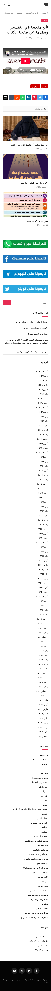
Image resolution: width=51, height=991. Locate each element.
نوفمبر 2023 (43, 488)
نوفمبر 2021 (43, 583)
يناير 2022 (44, 574)
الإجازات (44, 796)
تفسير (44, 86)
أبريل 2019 (43, 704)
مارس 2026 (43, 385)
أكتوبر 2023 (43, 493)
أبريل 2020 (43, 655)
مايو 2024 (44, 466)
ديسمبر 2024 (42, 439)
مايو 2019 (44, 700)
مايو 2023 (44, 511)
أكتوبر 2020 (43, 628)
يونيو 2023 (43, 506)
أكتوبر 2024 (43, 443)
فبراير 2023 (43, 520)
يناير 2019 (44, 718)
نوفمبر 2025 (43, 398)
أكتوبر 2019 (43, 682)
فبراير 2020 (43, 664)
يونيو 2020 (43, 646)
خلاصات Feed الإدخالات (38, 941)
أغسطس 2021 (42, 596)
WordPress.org (41, 950)
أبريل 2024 (43, 470)
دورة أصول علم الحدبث (38, 854)
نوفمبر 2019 (43, 677)
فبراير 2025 (43, 430)
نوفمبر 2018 (43, 727)
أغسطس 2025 (42, 407)
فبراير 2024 (43, 475)
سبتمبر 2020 (42, 632)
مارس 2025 (43, 425)
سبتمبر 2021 (42, 592)
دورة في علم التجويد (40, 872)
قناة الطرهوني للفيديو (39, 890)
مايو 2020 (44, 650)
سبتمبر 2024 (42, 448)
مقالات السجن (42, 908)
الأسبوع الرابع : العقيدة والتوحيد (34, 183)
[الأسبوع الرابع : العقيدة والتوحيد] (25, 166)
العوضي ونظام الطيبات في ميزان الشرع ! (31, 351)
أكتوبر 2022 (43, 533)
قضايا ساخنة (43, 886)
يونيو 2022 (43, 551)
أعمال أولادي (43, 787)
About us (44, 755)
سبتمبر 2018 (42, 736)
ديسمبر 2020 (42, 619)
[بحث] (4, 4)
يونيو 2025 (43, 416)
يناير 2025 (44, 434)
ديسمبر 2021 (42, 578)
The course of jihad (39, 778)
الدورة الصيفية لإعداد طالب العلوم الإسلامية (30, 809)
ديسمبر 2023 (42, 484)
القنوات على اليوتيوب (39, 823)
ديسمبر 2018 (42, 723)
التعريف (45, 800)
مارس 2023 (43, 515)
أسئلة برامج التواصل (39, 782)
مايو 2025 (44, 421)
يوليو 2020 (43, 641)
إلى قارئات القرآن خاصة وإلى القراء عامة (29, 144)
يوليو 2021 (43, 601)
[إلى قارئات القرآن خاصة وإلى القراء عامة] (25, 128)
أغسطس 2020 (42, 637)
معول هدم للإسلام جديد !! (36, 221)
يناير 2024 (44, 479)
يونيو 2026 (43, 376)
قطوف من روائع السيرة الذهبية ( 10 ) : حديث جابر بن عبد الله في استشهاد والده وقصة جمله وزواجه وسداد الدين (26, 343)
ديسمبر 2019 (42, 673)
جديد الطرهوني (42, 845)
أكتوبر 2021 (43, 587)
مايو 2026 (44, 380)
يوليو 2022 (43, 547)
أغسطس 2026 (42, 371)
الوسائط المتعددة (41, 836)
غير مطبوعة (43, 881)
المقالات (44, 832)
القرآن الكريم (42, 818)
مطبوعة (45, 904)
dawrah (45, 764)
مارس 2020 (43, 659)
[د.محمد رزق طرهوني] (26, 4)
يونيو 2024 (43, 461)
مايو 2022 (44, 556)
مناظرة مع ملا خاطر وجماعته (36, 913)
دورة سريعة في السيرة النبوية (36, 859)
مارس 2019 (43, 709)
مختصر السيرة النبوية (39, 899)
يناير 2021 (44, 614)
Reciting (44, 773)
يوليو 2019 (43, 695)
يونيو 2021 (43, 605)
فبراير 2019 (43, 714)
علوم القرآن (43, 877)
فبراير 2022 (43, 569)
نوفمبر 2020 (43, 623)
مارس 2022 (43, 565)
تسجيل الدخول (42, 936)
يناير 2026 (44, 394)
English (45, 769)
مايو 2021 (44, 610)
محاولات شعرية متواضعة (38, 895)
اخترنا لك (44, 791)
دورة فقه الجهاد (42, 863)
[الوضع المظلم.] (9, 4)
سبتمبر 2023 (42, 497)
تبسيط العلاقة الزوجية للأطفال (36, 841)
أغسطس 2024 (42, 452)
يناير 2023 (44, 524)
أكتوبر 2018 (43, 732)
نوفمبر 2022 (43, 529)
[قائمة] (46, 4)
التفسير (44, 20)
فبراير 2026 (43, 389)
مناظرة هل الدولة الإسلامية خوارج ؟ (33, 917)
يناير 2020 (44, 668)
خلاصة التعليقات (41, 945)
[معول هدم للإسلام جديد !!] (25, 204)
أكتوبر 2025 (43, 403)
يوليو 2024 (43, 457)
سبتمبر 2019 (42, 686)
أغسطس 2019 (42, 691)
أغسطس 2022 (42, 542)
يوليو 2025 (43, 412)
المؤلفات (44, 827)
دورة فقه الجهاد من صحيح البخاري (34, 868)
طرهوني (35, 86)
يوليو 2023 (43, 502)
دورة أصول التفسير (40, 850)
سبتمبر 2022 (42, 538)
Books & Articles (40, 760)
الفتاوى (45, 814)
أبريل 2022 (43, 560)
